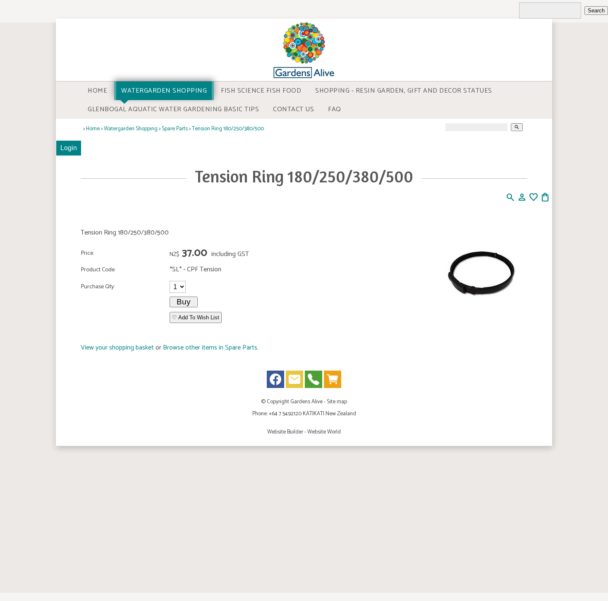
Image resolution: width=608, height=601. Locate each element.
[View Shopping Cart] (332, 381)
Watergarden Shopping (164, 90)
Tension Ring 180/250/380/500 (228, 128)
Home (97, 90)
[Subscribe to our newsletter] (294, 381)
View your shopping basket (117, 347)
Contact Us (293, 109)
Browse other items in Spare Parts (210, 347)
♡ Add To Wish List (195, 317)
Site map (337, 401)
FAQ (334, 109)
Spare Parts (175, 128)
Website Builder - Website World (304, 431)
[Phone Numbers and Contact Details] (313, 381)
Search (596, 10)
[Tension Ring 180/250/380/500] (480, 318)
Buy (184, 301)
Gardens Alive (306, 401)
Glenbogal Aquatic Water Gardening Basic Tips (173, 109)
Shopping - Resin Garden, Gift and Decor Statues (403, 90)
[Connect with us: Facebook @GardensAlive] (275, 381)
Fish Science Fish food (261, 90)
